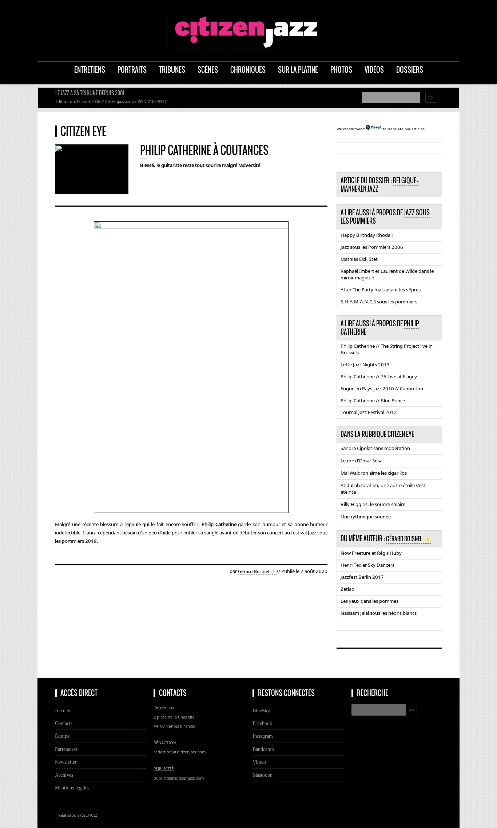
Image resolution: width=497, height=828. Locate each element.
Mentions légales (72, 788)
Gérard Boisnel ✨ (257, 571)
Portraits (132, 69)
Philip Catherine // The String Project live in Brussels (387, 349)
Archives (64, 775)
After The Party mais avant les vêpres (381, 289)
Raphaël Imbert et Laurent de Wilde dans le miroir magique (387, 274)
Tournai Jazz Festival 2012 (369, 412)
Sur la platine (298, 69)
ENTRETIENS (89, 69)
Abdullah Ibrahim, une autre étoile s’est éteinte (383, 488)
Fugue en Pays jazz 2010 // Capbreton (382, 388)
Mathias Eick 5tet (359, 259)
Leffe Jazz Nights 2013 (365, 364)
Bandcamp (263, 749)
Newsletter (66, 762)
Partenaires (66, 749)
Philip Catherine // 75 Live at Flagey (379, 376)
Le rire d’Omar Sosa (361, 460)
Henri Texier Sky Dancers (367, 565)
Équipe (62, 736)
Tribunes (172, 69)
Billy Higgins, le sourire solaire (373, 504)
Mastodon (263, 775)
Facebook (262, 723)
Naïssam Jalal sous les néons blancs (379, 613)
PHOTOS (341, 69)
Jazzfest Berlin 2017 (362, 577)
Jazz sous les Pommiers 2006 (372, 247)
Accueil (63, 710)
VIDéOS (374, 69)
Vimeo (259, 762)
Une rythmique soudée (366, 516)
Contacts (63, 723)
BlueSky (261, 710)
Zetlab (347, 589)
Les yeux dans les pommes (369, 601)
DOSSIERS (409, 69)
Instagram (263, 736)
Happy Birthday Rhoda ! (367, 235)
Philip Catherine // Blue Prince (373, 400)
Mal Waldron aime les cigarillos (374, 473)
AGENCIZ (88, 815)
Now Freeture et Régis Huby (371, 553)
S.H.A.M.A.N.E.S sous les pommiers (379, 301)
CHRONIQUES (248, 69)
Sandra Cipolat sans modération (375, 448)
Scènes (208, 69)
